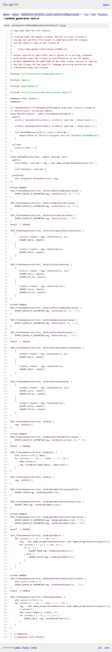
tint (93, 14)
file (62, 25)
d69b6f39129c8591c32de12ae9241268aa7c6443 (50, 14)
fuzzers (102, 14)
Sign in (106, 4)
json (106, 647)
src (87, 14)
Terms (34, 647)
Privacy (25, 647)
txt (100, 647)
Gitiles (17, 647)
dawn (6, 14)
